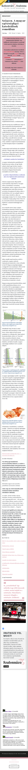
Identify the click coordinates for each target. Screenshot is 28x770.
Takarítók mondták (7, 574)
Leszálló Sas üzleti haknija (9, 560)
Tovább (6, 666)
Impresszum (14, 759)
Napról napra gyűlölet (8, 549)
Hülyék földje (5, 571)
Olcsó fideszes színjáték (8, 552)
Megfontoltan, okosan (8, 545)
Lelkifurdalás (5, 568)
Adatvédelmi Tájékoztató (14, 761)
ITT (13, 59)
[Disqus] (14, 688)
